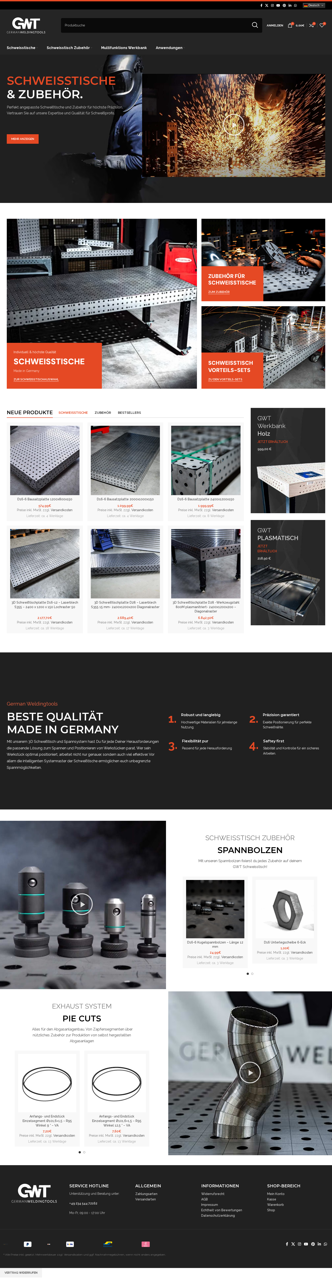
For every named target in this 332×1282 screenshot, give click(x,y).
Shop (271, 1210)
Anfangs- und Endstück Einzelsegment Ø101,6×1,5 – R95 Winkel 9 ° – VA (47, 1121)
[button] (233, 125)
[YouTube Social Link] (278, 5)
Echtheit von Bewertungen (221, 1210)
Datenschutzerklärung (218, 1215)
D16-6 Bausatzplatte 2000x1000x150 (125, 499)
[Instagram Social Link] (272, 5)
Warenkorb (275, 1205)
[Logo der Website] (26, 25)
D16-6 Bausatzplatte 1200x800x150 (44, 499)
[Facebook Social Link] (261, 5)
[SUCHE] (255, 25)
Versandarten (145, 1199)
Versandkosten (61, 510)
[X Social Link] (267, 5)
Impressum (209, 1205)
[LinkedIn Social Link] (290, 5)
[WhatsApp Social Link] (295, 5)
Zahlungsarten (146, 1194)
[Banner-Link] (102, 304)
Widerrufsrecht (212, 1194)
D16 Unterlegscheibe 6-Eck (285, 942)
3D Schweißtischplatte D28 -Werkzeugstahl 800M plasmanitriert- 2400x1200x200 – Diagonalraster (206, 607)
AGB (204, 1199)
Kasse (271, 1199)
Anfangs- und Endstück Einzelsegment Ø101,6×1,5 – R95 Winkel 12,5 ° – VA (116, 1121)
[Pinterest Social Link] (284, 5)
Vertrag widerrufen (21, 1272)
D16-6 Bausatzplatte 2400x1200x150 (206, 499)
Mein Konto (276, 1194)
